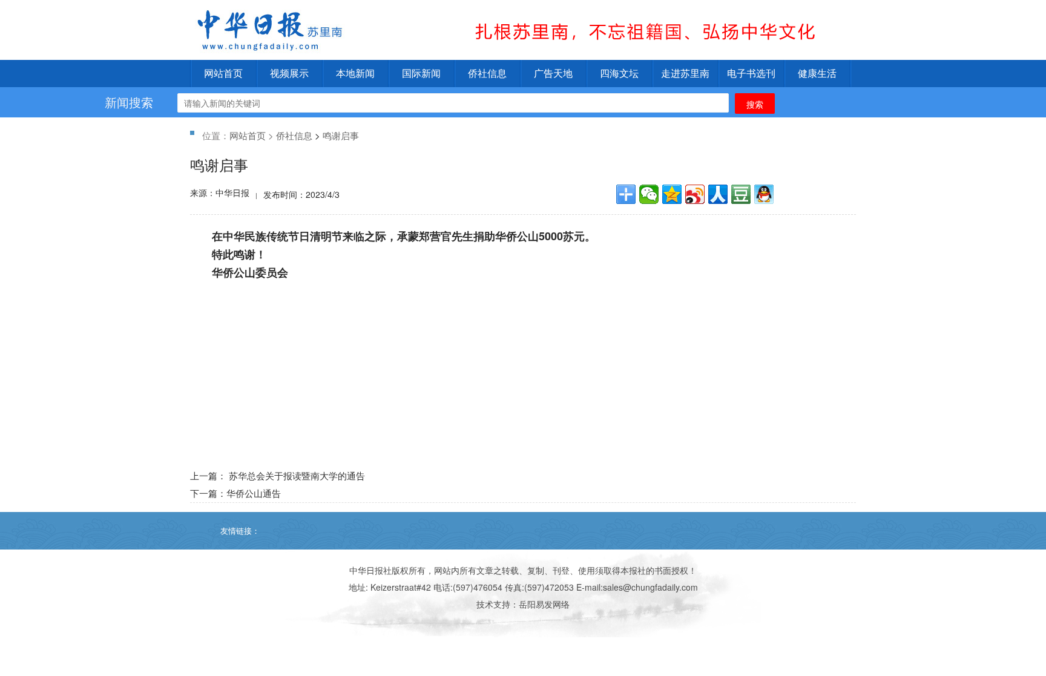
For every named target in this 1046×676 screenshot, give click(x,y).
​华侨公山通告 (253, 493)
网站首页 (223, 73)
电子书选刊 (751, 73)
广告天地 (553, 73)
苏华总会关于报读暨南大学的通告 (297, 475)
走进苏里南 (685, 73)
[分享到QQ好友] (764, 194)
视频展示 (289, 73)
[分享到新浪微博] (695, 194)
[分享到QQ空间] (672, 194)
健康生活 (817, 73)
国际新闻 (421, 73)
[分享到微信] (649, 194)
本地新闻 (355, 73)
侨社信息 (487, 73)
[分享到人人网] (718, 194)
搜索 (754, 104)
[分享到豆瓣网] (741, 194)
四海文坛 (619, 73)
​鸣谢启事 (341, 135)
